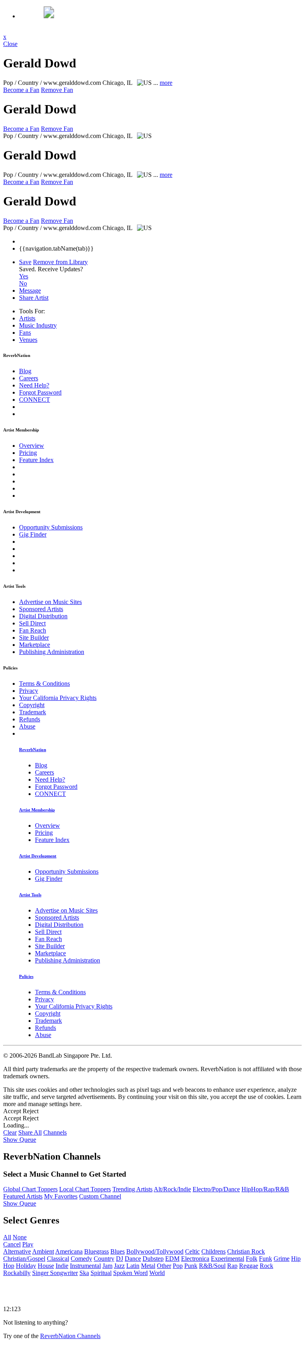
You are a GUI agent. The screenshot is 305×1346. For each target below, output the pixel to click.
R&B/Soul (212, 1265)
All (7, 1237)
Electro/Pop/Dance (216, 1189)
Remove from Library (60, 262)
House (46, 1265)
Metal (148, 1265)
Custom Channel (100, 1196)
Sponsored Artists (41, 609)
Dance (133, 1258)
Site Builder (34, 637)
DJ (119, 1258)
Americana (69, 1251)
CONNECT (34, 399)
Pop (178, 1265)
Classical (58, 1258)
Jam (107, 1265)
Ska (84, 1272)
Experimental (227, 1258)
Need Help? (34, 385)
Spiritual (101, 1272)
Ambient (43, 1251)
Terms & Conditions (44, 683)
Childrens (213, 1251)
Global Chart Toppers (30, 1189)
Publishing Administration (51, 651)
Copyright (31, 705)
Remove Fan (57, 89)
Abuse (27, 726)
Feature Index (36, 459)
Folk (251, 1258)
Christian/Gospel (24, 1258)
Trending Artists (132, 1189)
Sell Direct (32, 623)
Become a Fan (21, 89)
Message (30, 290)
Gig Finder (32, 534)
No (23, 283)
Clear (10, 1132)
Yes (23, 276)
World (157, 1272)
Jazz (119, 1265)
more (166, 82)
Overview (31, 445)
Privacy (28, 690)
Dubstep (153, 1258)
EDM (172, 1258)
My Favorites (60, 1196)
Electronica (195, 1258)
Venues (28, 339)
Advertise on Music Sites (50, 601)
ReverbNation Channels (70, 1336)
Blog (25, 371)
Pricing (28, 452)
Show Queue (19, 1139)
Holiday (26, 1265)
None (20, 1237)
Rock (266, 1265)
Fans (25, 332)
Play (27, 1244)
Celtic (192, 1251)
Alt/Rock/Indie (172, 1189)
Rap (232, 1265)
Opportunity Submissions (51, 527)
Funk (265, 1258)
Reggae (248, 1265)
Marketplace (34, 644)
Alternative (17, 1251)
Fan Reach (32, 630)
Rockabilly (17, 1272)
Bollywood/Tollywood (154, 1251)
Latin (132, 1265)
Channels (55, 1132)
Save (25, 262)
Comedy (81, 1258)
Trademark (32, 712)
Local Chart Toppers (85, 1189)
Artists (27, 318)
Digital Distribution (43, 616)
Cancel (12, 1244)
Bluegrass (96, 1251)
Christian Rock (246, 1251)
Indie (62, 1265)
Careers (28, 378)
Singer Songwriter (55, 1272)
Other (164, 1265)
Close (10, 43)
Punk (190, 1265)
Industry (38, 325)
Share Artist (33, 297)
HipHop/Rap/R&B (265, 1189)
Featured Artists (22, 1196)
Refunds (29, 719)
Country (104, 1258)
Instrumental (85, 1265)
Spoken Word (130, 1272)
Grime (282, 1258)
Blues (117, 1251)
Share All (30, 1132)
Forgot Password (40, 392)
